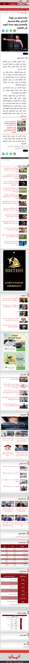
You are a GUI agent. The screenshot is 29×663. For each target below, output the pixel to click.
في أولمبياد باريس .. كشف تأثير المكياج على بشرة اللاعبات (11, 229)
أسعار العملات (22, 542)
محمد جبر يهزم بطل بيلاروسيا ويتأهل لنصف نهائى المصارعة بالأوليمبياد (10, 222)
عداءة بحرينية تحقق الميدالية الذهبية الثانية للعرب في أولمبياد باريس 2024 (10, 202)
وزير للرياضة (17, 148)
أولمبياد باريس (9, 125)
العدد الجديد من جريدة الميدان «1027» (10, 466)
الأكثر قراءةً (23, 374)
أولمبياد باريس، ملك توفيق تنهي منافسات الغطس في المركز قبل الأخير (11, 243)
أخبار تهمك (23, 414)
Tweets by (25, 647)
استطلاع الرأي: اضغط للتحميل (21, 536)
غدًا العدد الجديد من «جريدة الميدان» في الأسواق (10, 480)
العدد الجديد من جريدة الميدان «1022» (10, 473)
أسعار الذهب (22, 571)
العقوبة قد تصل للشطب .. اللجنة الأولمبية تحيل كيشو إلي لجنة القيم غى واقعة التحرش (10, 183)
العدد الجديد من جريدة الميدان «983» (11, 486)
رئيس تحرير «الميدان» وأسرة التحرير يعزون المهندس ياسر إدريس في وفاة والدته (8, 523)
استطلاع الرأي (22, 533)
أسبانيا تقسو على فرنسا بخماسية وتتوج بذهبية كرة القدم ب (10, 123)
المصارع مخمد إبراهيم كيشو (19, 146)
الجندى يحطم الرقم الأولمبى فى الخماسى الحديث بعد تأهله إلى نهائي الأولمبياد (10, 129)
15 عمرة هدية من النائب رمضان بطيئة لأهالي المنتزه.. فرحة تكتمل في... (8, 509)
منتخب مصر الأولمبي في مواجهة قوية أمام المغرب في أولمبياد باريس (10, 209)
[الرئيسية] (13, 3)
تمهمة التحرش (24, 148)
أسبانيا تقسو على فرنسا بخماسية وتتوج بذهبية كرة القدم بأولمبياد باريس (11, 169)
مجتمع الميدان (22, 498)
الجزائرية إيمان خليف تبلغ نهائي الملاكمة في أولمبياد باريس (11, 215)
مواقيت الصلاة (22, 613)
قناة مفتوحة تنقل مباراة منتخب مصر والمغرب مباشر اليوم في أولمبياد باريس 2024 (10, 189)
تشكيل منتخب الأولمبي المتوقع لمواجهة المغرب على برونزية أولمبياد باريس (10, 196)
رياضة (22, 12)
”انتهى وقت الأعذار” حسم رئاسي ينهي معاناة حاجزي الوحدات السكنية (21, 509)
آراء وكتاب (23, 295)
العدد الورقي (22, 463)
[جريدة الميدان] (14, 270)
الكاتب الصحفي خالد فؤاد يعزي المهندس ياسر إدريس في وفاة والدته (21, 523)
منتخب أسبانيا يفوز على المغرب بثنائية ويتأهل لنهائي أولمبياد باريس (10, 235)
